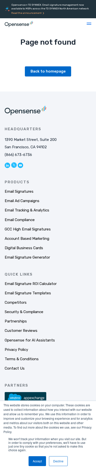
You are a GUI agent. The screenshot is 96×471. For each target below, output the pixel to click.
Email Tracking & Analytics (27, 210)
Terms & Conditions (22, 359)
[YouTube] (20, 165)
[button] (89, 23)
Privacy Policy (16, 349)
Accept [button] (37, 461)
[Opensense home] (19, 23)
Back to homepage (48, 71)
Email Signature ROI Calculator (31, 284)
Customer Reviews (21, 330)
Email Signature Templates (28, 293)
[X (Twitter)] (14, 165)
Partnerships (16, 321)
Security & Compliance (24, 312)
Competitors (16, 302)
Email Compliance (20, 220)
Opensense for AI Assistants (30, 340)
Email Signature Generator (27, 257)
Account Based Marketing (27, 238)
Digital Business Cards (24, 248)
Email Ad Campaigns (22, 201)
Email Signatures (19, 191)
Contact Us (15, 368)
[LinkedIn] (7, 165)
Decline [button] (58, 461)
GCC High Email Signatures (28, 229)
